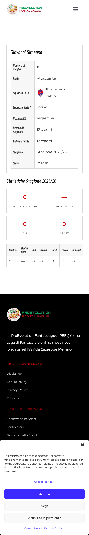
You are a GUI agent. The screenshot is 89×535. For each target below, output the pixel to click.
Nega (44, 506)
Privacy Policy (53, 528)
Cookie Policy (33, 528)
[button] (82, 445)
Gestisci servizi (43, 481)
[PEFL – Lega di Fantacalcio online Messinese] (24, 5)
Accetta (44, 494)
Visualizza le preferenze (44, 518)
